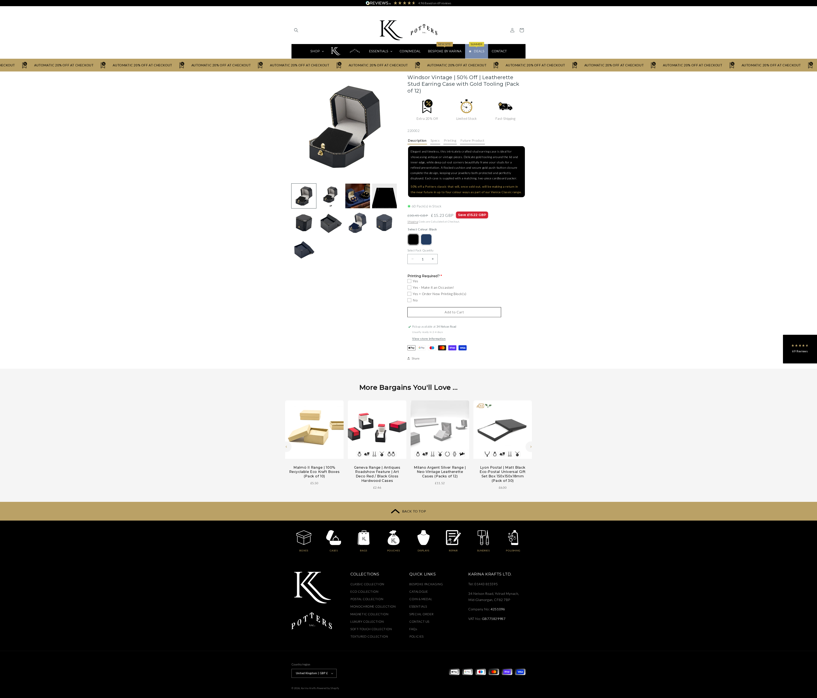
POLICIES (416, 636)
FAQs (413, 629)
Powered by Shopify (328, 688)
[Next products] (531, 446)
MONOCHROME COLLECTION (373, 606)
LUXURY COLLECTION (367, 621)
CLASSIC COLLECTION (367, 584)
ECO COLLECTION (364, 591)
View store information (429, 338)
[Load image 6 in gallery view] (330, 222)
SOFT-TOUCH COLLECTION (371, 629)
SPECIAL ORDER (421, 614)
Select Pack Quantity (420, 250)
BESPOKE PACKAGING (426, 584)
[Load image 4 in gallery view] (384, 196)
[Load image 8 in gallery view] (384, 222)
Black (413, 239)
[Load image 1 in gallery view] (303, 196)
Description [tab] (417, 140)
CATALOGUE (418, 591)
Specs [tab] (435, 140)
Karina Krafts (309, 688)
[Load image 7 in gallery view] (357, 222)
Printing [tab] (450, 140)
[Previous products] (286, 446)
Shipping (412, 221)
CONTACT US (419, 621)
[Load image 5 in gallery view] (303, 222)
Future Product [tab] (472, 140)
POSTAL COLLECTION (366, 599)
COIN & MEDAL (420, 599)
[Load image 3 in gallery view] (357, 196)
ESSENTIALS (418, 606)
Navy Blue (426, 239)
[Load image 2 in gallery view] (330, 196)
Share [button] (416, 358)
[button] (296, 30)
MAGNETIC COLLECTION (369, 614)
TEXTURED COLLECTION (369, 636)
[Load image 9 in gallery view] (303, 249)
